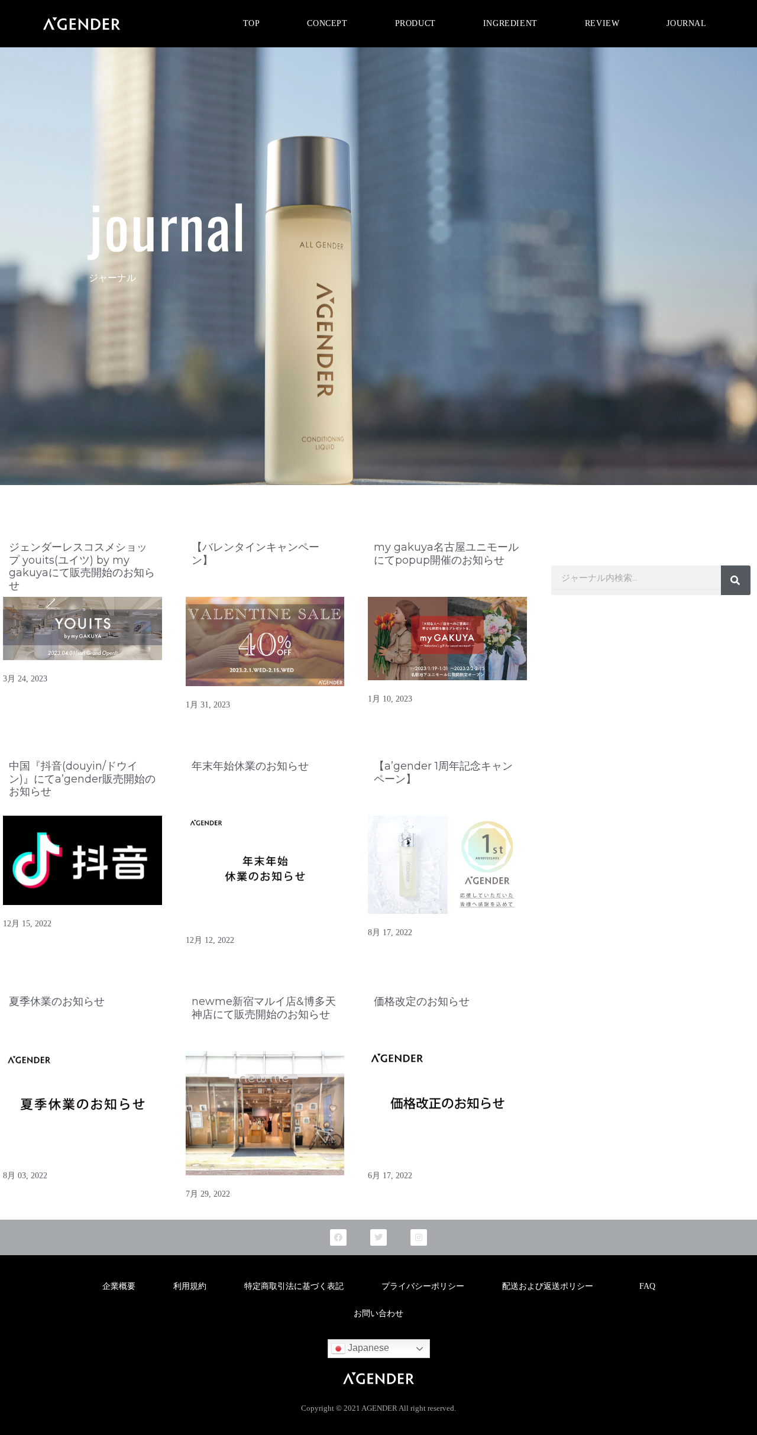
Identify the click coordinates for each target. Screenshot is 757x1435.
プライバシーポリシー (422, 1286)
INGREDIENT (510, 23)
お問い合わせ (378, 1313)
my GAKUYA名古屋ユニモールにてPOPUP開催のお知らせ (446, 554)
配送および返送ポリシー (551, 1286)
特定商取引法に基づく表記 (294, 1286)
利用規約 (189, 1286)
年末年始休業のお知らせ (250, 766)
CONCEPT (327, 23)
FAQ (647, 1286)
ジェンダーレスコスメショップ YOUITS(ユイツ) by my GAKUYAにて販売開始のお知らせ (82, 566)
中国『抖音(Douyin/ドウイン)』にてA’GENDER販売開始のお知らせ (82, 778)
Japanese (367, 1348)
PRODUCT (415, 23)
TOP (251, 23)
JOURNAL (686, 23)
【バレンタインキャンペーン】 (255, 554)
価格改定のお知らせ (422, 1001)
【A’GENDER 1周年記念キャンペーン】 (443, 772)
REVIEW (602, 23)
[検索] (735, 580)
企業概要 (118, 1286)
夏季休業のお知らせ (57, 1001)
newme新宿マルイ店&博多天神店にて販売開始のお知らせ (264, 1008)
